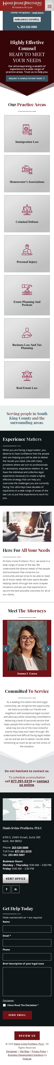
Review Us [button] (27, 1035)
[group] (27, 648)
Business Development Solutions (26, 1055)
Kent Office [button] (15, 879)
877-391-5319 (21, 781)
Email (7, 935)
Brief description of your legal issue (23, 963)
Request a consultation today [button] (25, 78)
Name (6, 921)
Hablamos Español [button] (27, 19)
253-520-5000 (28, 26)
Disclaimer (8, 1000)
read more (37, 12)
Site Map (24, 1051)
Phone (6, 949)
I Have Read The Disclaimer (22, 1005)
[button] (49, 6)
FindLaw (27, 1058)
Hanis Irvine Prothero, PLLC (29, 1044)
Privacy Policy (39, 1051)
